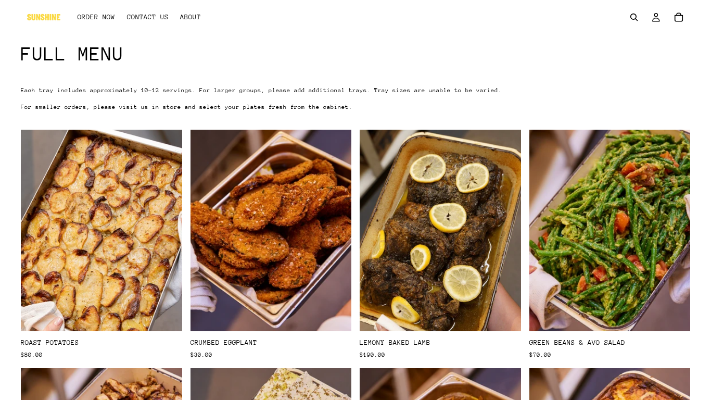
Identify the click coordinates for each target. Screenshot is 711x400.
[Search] (634, 17)
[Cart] (678, 17)
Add (174, 315)
